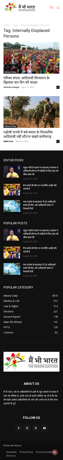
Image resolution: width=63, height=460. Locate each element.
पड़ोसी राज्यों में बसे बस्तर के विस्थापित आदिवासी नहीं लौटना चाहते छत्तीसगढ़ (28, 134)
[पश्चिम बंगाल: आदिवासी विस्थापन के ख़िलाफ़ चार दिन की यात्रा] (31, 58)
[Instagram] (27, 428)
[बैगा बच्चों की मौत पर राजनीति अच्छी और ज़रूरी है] (12, 190)
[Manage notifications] (55, 452)
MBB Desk (8, 141)
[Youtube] (44, 428)
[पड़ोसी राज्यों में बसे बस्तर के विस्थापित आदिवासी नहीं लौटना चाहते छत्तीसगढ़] (31, 112)
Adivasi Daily (10, 72)
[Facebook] (18, 428)
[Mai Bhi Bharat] (20, 7)
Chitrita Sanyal (11, 87)
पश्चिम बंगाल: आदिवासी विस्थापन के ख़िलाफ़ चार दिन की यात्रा (27, 80)
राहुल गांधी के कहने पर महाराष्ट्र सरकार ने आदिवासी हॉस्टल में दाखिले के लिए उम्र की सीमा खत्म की (40, 171)
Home (7, 25)
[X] (35, 428)
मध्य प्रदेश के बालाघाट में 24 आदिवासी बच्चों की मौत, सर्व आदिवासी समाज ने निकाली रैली (39, 205)
